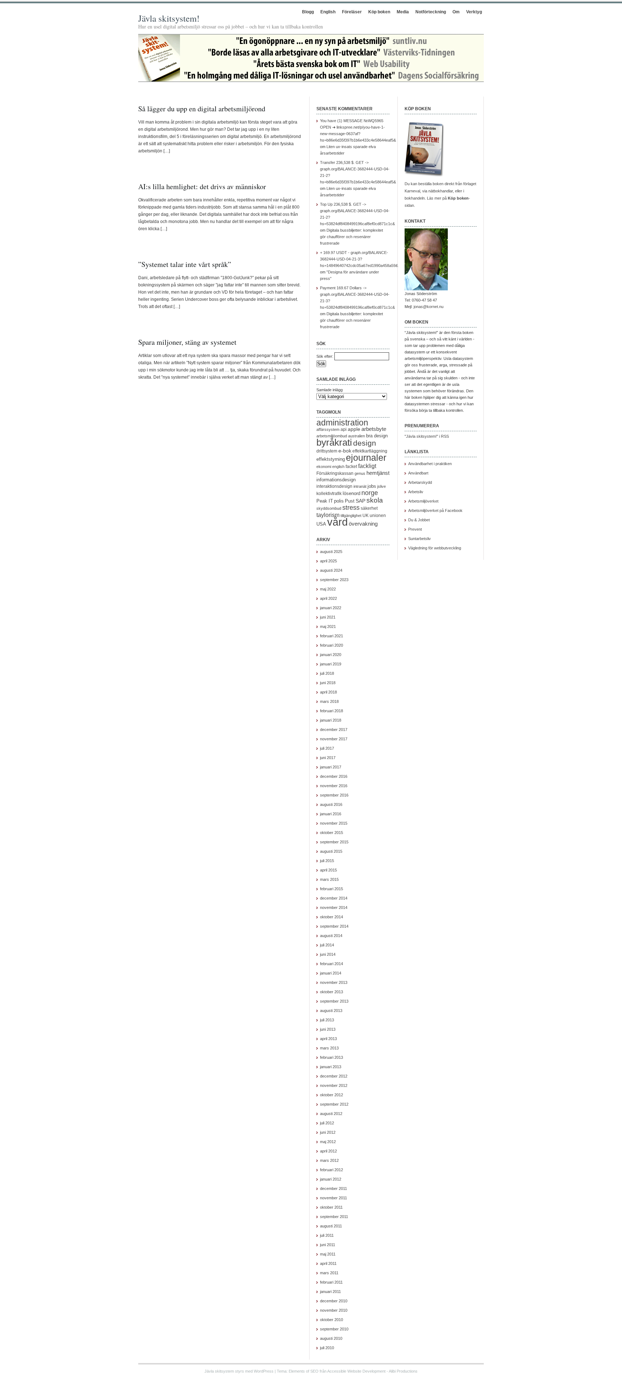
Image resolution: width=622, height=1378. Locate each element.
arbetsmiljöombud (331, 436)
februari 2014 (331, 964)
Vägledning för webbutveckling (434, 548)
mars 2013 (329, 1048)
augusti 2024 (331, 570)
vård (337, 522)
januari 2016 (330, 814)
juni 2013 (327, 1029)
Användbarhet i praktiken (430, 463)
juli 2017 (327, 748)
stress (351, 507)
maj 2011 (327, 1254)
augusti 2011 (331, 1226)
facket (351, 466)
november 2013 (333, 982)
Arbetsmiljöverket (423, 501)
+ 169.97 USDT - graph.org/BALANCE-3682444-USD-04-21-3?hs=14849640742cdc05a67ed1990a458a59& (359, 259)
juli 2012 (327, 1123)
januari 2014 (330, 973)
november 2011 (333, 1198)
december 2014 (333, 898)
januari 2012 (330, 1179)
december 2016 (333, 776)
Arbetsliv (415, 492)
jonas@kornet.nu (428, 306)
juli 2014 (327, 945)
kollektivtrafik (329, 493)
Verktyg (474, 11)
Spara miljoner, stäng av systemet (187, 342)
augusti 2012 (331, 1113)
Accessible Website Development (356, 1371)
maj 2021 (328, 626)
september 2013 (334, 1001)
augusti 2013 (331, 1010)
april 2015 (328, 870)
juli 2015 (327, 861)
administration (342, 422)
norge (369, 492)
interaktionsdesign (334, 486)
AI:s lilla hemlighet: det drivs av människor (202, 186)
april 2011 (328, 1263)
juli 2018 (327, 673)
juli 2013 (327, 1020)
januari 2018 (330, 720)
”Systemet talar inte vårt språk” (184, 264)
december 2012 (333, 1076)
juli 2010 (327, 1348)
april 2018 (328, 692)
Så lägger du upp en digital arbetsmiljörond (201, 108)
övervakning (363, 524)
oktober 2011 (331, 1207)
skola (374, 500)
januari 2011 (330, 1291)
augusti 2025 (331, 551)
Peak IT (324, 501)
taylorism (327, 515)
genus (360, 473)
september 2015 (334, 842)
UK (365, 515)
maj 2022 (328, 589)
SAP (360, 501)
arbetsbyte (373, 429)
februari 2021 (331, 636)
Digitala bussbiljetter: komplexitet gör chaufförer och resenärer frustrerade (351, 236)
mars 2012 (329, 1160)
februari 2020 (331, 645)
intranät (359, 486)
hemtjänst (377, 473)
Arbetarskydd (420, 482)
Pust (350, 501)
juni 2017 (327, 757)
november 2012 (333, 1085)
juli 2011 (327, 1235)
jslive (381, 486)
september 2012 (334, 1104)
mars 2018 (329, 701)
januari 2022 (330, 608)
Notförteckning (430, 11)
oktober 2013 (331, 992)
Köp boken (379, 11)
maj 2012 (328, 1142)
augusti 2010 (331, 1338)
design (364, 443)
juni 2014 (327, 954)
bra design (377, 435)
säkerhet (369, 508)
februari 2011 (331, 1282)
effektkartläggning (369, 451)
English (327, 11)
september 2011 (334, 1216)
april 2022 (328, 598)
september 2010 (334, 1329)
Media (403, 11)
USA (321, 524)
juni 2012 (327, 1132)
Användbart (418, 473)
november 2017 (333, 739)
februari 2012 (331, 1170)
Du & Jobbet (419, 520)
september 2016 (334, 795)
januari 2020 (330, 654)
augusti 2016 (331, 804)
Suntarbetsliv (419, 538)
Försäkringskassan (334, 473)
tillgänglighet (351, 515)
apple (354, 429)
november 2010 (333, 1310)
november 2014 (333, 907)
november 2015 (333, 823)
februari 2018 (331, 711)
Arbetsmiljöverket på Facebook (435, 510)
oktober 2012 (331, 1095)
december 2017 (333, 729)
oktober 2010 (331, 1319)
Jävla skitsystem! (168, 18)
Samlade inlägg (329, 390)
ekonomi (323, 466)
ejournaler (366, 457)
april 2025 (328, 561)
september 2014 (334, 926)
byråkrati (334, 442)
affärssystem (327, 429)
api (344, 429)
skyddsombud (328, 508)
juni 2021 (327, 617)
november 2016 (333, 786)
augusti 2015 (331, 851)
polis (339, 501)
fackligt (367, 466)
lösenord (351, 493)
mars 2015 (329, 879)
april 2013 (328, 1038)
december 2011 (333, 1188)
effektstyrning (330, 459)
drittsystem (326, 451)
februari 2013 (331, 1057)
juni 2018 (327, 683)
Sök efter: (324, 356)
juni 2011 (327, 1245)
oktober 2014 (331, 917)
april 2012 (328, 1151)
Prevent (415, 529)
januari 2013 (330, 1067)
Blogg (308, 11)
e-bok (344, 451)
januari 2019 (330, 664)
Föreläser (352, 11)
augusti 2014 (331, 935)
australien (356, 436)
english (338, 466)
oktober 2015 (331, 832)
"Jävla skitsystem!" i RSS (427, 436)
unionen (378, 515)
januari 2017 (330, 767)
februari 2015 (331, 889)
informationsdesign (336, 479)
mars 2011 (329, 1273)
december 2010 (333, 1301)
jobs (372, 486)
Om (456, 11)
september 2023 (334, 579)
